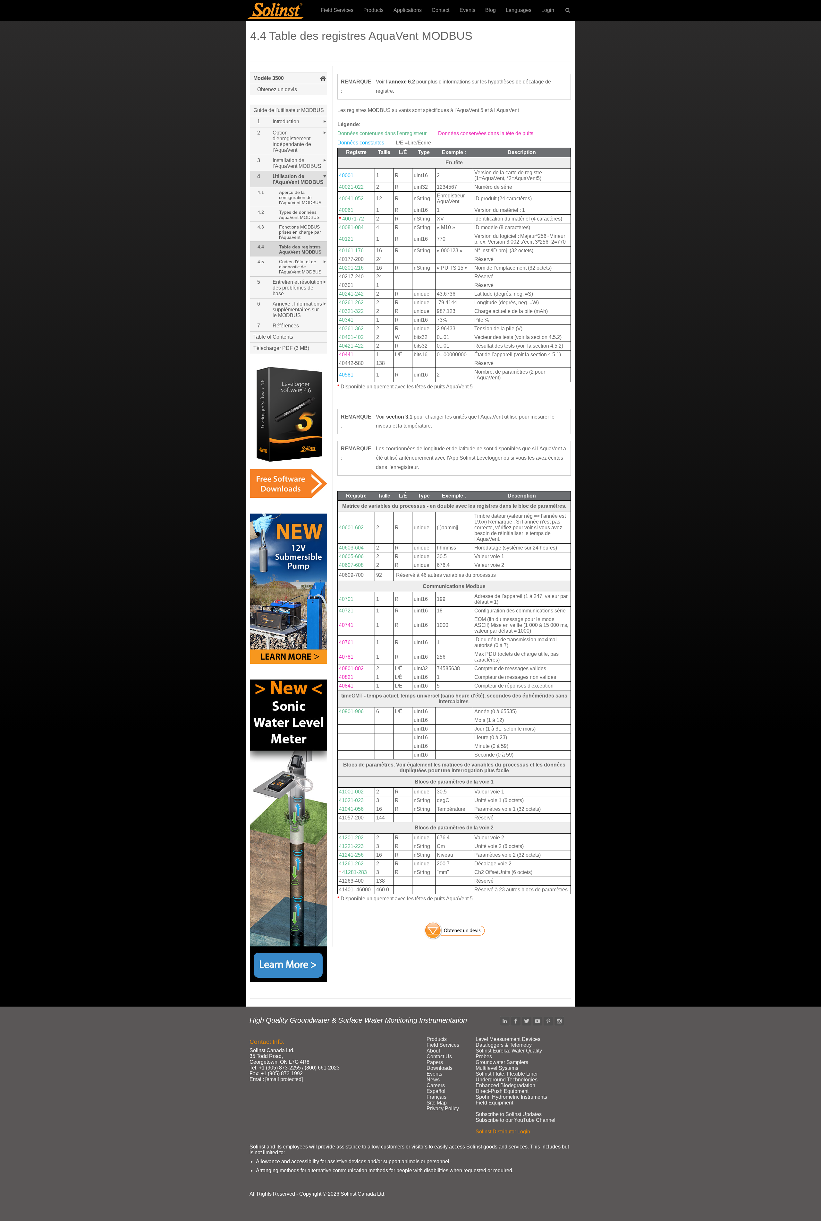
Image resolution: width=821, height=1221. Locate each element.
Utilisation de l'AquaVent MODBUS (298, 179)
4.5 (261, 261)
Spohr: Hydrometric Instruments (511, 1097)
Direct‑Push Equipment (502, 1091)
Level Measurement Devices (508, 1039)
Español (436, 1091)
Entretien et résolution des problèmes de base (297, 287)
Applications (408, 10)
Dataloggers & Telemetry (504, 1045)
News (433, 1079)
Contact (440, 10)
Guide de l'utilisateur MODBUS (288, 110)
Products (373, 10)
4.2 (261, 212)
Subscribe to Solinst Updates (509, 1114)
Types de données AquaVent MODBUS (299, 215)
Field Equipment (494, 1102)
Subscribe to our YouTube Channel (515, 1120)
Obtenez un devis (277, 89)
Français (436, 1097)
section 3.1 (399, 417)
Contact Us (439, 1056)
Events (467, 10)
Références (286, 325)
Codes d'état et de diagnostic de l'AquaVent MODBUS (300, 266)
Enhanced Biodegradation (505, 1085)
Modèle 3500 (268, 78)
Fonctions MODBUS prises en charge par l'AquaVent (300, 232)
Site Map (437, 1102)
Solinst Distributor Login (503, 1131)
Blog (490, 10)
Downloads (440, 1068)
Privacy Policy (443, 1108)
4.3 (261, 226)
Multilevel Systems (497, 1068)
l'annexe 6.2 (400, 81)
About (433, 1050)
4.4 (261, 246)
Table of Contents (273, 337)
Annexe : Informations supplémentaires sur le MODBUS (297, 309)
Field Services (337, 10)
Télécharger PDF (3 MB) (281, 348)
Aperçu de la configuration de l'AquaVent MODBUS (300, 197)
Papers (435, 1062)
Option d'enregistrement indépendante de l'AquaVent (292, 141)
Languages (518, 10)
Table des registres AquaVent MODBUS (300, 249)
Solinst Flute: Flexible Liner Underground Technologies (507, 1076)
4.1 (261, 192)
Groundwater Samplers (502, 1062)
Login (547, 10)
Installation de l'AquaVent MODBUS (297, 163)
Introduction (286, 121)
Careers (436, 1085)
